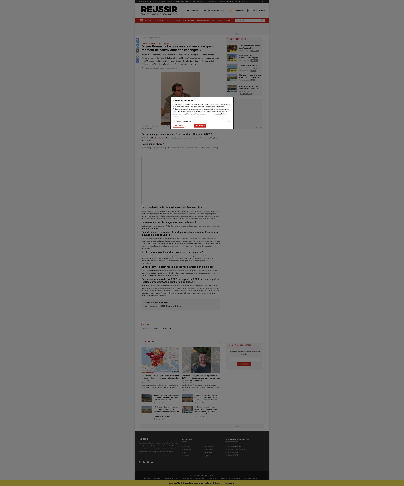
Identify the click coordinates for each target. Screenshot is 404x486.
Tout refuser (178, 125)
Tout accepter (200, 125)
